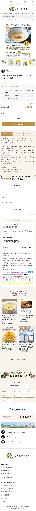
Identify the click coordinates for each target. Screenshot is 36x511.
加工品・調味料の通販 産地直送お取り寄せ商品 (18, 20)
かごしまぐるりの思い (7, 488)
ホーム (3, 20)
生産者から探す (5, 470)
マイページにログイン (7, 485)
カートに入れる (18, 124)
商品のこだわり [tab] (7, 133)
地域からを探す (5, 474)
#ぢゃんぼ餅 (23, 13)
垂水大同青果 (9, 71)
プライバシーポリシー (19, 506)
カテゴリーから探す (6, 467)
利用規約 (27, 506)
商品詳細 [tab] (18, 133)
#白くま (17, 13)
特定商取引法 (10, 506)
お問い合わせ (5, 498)
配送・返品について (6, 491)
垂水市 (7, 70)
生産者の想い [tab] (29, 133)
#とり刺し (11, 13)
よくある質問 (5, 495)
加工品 (32, 20)
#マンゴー (30, 13)
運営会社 (3, 501)
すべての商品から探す (7, 477)
